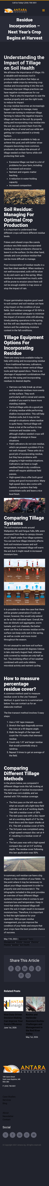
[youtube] (34, 1135)
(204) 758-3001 (30, 3)
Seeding (15, 945)
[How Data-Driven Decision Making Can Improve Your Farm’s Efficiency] (13, 998)
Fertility (19, 942)
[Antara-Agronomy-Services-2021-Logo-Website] (24, 1065)
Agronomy (23, 939)
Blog (5, 1103)
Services (7, 1100)
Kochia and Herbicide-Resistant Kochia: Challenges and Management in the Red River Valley (35, 1024)
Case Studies (9, 1096)
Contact (6, 1119)
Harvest (27, 942)
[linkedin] (19, 1135)
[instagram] (27, 1135)
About (6, 1112)
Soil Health (24, 945)
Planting (7, 945)
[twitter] (5, 1135)
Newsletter (8, 1116)
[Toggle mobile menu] (43, 10)
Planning (35, 942)
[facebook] (12, 1135)
